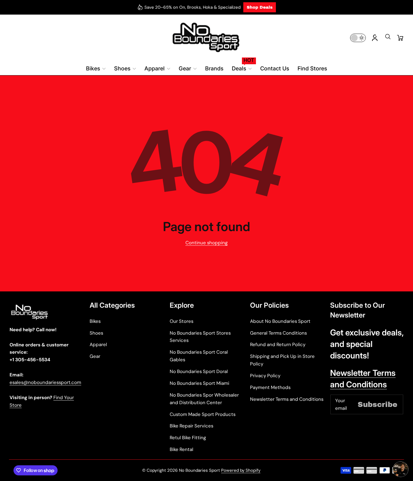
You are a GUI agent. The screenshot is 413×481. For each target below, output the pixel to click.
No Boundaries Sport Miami (199, 383)
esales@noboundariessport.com (45, 382)
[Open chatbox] (401, 469)
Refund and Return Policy (277, 344)
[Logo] (206, 37)
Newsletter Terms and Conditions (286, 399)
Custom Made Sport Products (202, 414)
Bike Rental (181, 449)
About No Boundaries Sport (280, 321)
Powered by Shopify (240, 470)
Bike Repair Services (191, 426)
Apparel (98, 344)
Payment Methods (270, 387)
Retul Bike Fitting (188, 437)
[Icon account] (374, 37)
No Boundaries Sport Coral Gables (199, 356)
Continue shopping (206, 243)
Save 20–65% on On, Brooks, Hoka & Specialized (192, 7)
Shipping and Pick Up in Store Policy (282, 360)
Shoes (96, 333)
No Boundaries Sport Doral (199, 371)
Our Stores (181, 321)
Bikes (95, 321)
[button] (388, 38)
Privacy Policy (265, 375)
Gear (95, 356)
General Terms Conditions (278, 333)
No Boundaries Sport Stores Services (200, 337)
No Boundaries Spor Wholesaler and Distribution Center (204, 399)
